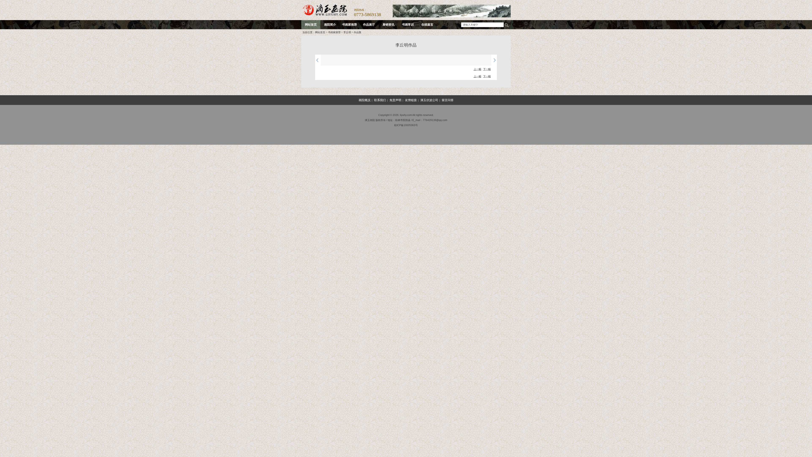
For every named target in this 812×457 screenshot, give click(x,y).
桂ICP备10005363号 (406, 125)
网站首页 (320, 32)
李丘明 (347, 32)
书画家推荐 (334, 32)
